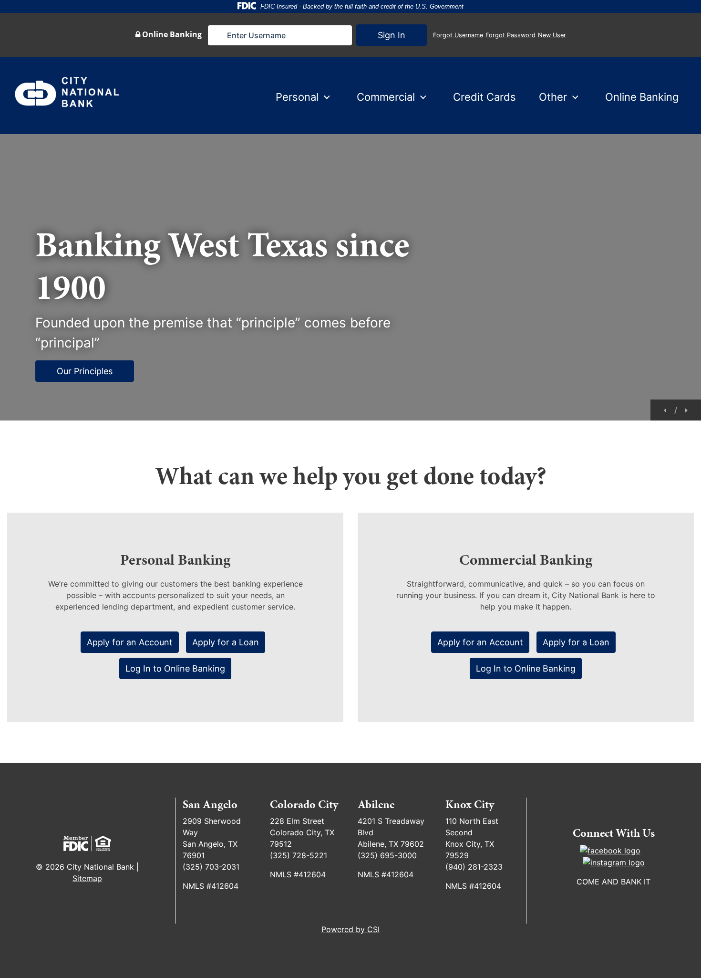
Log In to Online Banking (175, 668)
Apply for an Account (130, 642)
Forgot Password (510, 35)
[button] (666, 409)
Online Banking (642, 97)
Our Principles (85, 371)
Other (553, 97)
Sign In (391, 35)
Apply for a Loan (225, 642)
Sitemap (87, 878)
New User (552, 35)
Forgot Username (458, 35)
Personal (297, 97)
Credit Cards (484, 97)
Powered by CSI (350, 929)
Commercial (386, 97)
